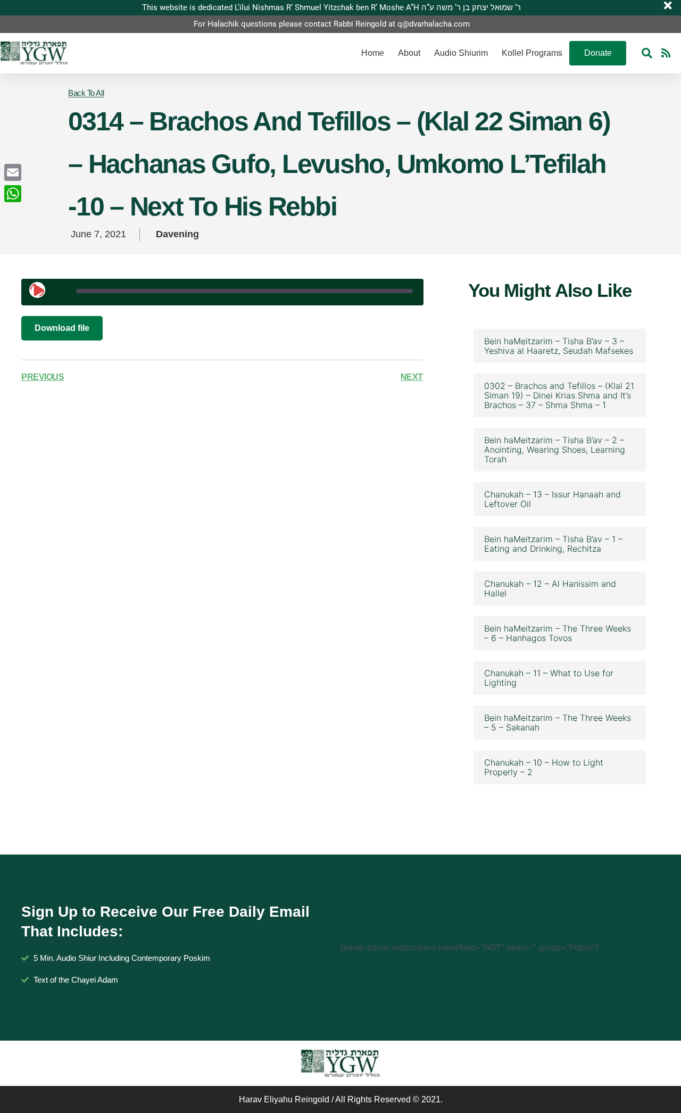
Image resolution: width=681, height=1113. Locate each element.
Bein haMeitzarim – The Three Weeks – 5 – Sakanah (557, 722)
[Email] (12, 172)
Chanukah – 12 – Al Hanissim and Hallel (550, 588)
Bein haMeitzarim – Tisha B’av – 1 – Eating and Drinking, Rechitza (553, 543)
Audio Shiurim (461, 52)
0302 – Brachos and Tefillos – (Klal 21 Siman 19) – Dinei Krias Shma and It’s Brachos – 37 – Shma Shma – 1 (559, 395)
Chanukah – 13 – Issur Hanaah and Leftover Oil (552, 499)
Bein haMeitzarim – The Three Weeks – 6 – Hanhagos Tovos (557, 633)
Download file (62, 328)
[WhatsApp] (12, 193)
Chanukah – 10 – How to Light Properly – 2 (543, 767)
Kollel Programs (532, 52)
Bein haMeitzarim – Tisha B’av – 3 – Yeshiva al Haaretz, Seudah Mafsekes (558, 345)
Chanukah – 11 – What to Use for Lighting (548, 677)
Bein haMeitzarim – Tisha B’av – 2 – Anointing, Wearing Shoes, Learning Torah (554, 449)
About (409, 52)
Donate (598, 52)
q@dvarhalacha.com (433, 24)
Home (372, 52)
